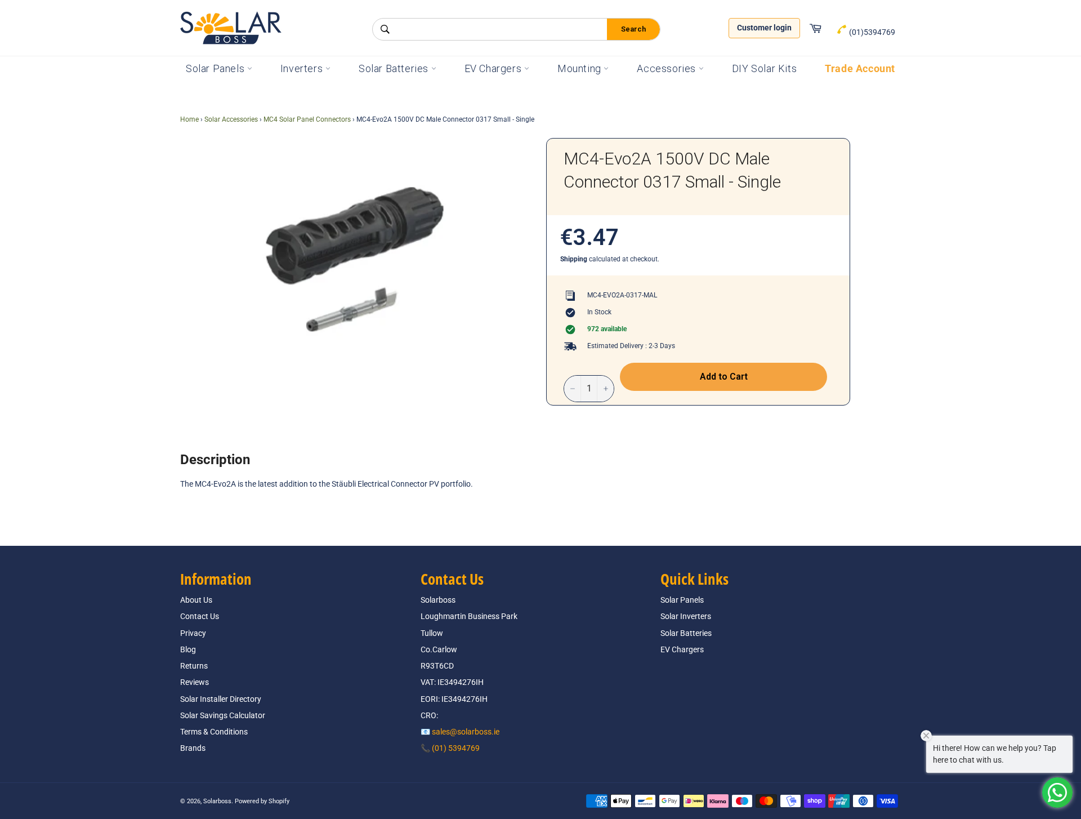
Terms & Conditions (214, 731)
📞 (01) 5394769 (450, 748)
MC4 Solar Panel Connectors (307, 119)
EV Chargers (494, 68)
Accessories (667, 68)
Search (633, 29)
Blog (188, 649)
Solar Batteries (395, 68)
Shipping (573, 259)
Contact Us (199, 616)
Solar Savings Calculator (222, 715)
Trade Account (860, 68)
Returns (194, 665)
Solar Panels (216, 68)
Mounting (580, 68)
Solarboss (217, 801)
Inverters (302, 68)
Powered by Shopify (262, 801)
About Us (196, 599)
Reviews (194, 682)
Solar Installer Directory (220, 699)
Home (189, 119)
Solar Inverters (685, 616)
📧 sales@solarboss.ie (460, 731)
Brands (193, 748)
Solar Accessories (231, 119)
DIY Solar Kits (764, 68)
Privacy (193, 633)
